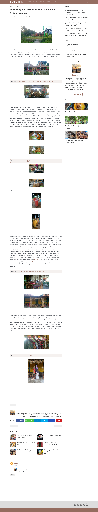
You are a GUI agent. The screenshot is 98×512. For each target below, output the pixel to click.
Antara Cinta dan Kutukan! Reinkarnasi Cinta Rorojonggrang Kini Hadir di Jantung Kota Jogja (76, 23)
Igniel (86, 509)
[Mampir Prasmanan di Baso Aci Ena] (13, 444)
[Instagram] (84, 505)
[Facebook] (75, 505)
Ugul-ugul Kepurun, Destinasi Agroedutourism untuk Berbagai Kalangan (74, 126)
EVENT (48, 2)
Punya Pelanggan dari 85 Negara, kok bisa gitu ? (51, 443)
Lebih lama (58, 426)
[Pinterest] (59, 420)
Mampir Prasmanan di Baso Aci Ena (26, 443)
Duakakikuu (16, 2)
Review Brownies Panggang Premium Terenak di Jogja (25, 451)
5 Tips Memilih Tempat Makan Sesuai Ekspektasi (31, 271)
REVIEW (55, 2)
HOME (29, 2)
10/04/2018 (27, 469)
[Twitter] (44, 420)
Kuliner (13, 405)
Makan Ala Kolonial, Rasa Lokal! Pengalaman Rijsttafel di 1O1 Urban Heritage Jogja (75, 12)
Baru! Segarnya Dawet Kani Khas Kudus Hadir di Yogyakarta (52, 451)
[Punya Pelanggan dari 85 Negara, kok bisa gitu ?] (40, 444)
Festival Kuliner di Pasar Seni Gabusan (52, 436)
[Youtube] (87, 505)
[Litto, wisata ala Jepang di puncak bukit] (13, 437)
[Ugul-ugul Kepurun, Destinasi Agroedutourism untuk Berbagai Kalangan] (76, 123)
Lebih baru (14, 426)
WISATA (35, 2)
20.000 (32, 262)
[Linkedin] (51, 420)
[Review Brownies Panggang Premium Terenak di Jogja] (13, 452)
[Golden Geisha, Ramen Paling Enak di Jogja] (76, 110)
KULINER (42, 2)
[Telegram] (37, 420)
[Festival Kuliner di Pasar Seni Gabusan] (40, 437)
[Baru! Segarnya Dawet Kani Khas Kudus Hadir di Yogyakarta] (40, 452)
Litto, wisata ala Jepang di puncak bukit (25, 436)
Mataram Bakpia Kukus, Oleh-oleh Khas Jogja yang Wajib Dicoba (35, 81)
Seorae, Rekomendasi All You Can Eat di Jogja (30, 356)
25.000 (36, 259)
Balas (12, 474)
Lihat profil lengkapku (76, 94)
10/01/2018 (22, 463)
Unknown (16, 463)
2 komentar (38, 16)
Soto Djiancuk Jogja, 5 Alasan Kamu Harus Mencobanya (33, 161)
